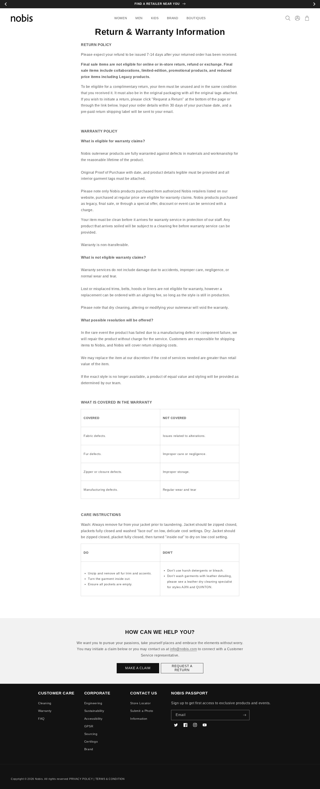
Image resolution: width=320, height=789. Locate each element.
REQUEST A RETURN (182, 668)
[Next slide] (314, 4)
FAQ (41, 718)
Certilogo (91, 741)
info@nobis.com (183, 649)
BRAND (172, 18)
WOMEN (120, 18)
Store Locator (140, 703)
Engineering (93, 703)
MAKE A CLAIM (138, 668)
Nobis (39, 779)
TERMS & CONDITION (110, 779)
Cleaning (44, 703)
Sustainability (94, 711)
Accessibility (93, 718)
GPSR (88, 726)
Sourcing (91, 734)
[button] (122, 18)
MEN (139, 18)
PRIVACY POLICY (81, 779)
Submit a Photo (141, 711)
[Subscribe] (244, 715)
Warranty (45, 711)
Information (138, 718)
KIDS (154, 18)
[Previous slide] (6, 4)
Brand (88, 749)
